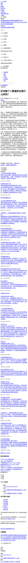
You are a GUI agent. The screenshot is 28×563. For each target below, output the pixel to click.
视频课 (2, 20)
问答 (6, 27)
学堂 (2, 5)
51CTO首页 (3, 1)
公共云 (5, 381)
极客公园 (8, 538)
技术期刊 (5, 79)
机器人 (11, 308)
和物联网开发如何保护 (10, 242)
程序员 (2, 281)
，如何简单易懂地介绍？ (12, 412)
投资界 (5, 540)
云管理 (2, 381)
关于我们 (5, 499)
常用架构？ (7, 357)
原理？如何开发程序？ (11, 399)
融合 (8, 439)
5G (6, 453)
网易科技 (12, 535)
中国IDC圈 (16, 163)
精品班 (2, 6)
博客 (2, 3)
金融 (5, 197)
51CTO (5, 486)
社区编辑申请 (4, 85)
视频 (4, 74)
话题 (4, 75)
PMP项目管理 (5, 24)
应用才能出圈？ (9, 173)
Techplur (15, 486)
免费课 (2, 10)
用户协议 (5, 508)
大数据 (5, 228)
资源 (4, 27)
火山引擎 (13, 540)
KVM (5, 324)
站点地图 (5, 503)
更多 (7, 456)
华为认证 (18, 22)
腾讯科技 (7, 535)
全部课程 (3, 22)
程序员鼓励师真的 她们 (10, 268)
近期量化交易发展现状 (11, 185)
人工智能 (3, 308)
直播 (13, 27)
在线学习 (3, 25)
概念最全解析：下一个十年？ (14, 258)
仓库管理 (7, 308)
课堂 (8, 27)
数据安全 (9, 228)
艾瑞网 (7, 537)
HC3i (12, 486)
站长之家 (11, 537)
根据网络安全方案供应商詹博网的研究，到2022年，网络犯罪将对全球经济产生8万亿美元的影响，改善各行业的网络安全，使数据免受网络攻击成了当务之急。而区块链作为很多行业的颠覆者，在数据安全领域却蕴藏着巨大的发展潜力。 (14, 220)
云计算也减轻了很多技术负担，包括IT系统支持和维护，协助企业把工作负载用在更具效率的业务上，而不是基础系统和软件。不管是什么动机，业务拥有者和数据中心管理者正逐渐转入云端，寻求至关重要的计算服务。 (14, 315)
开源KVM (3, 341)
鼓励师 (5, 281)
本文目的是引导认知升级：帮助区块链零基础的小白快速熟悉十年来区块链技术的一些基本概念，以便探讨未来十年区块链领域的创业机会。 (14, 261)
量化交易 (8, 197)
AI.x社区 (24, 490)
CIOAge (9, 486)
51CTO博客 (6, 490)
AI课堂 (2, 15)
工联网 (4, 538)
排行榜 (9, 20)
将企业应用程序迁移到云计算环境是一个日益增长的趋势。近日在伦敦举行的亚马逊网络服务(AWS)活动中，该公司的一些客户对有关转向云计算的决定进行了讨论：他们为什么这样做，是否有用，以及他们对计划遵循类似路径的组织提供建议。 (14, 389)
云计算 (2, 397)
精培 (10, 493)
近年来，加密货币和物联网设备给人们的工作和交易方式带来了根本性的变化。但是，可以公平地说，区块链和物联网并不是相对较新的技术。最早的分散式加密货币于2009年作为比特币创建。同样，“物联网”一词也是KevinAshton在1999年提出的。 (14, 248)
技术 (8, 256)
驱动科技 (21, 535)
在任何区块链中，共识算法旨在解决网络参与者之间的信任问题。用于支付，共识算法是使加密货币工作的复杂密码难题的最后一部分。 (14, 286)
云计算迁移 (7, 383)
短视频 (12, 20)
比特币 (5, 293)
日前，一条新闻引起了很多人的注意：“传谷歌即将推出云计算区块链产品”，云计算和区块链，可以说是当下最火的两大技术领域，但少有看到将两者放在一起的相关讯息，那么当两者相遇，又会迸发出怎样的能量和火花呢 (14, 430)
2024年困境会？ (9, 200)
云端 (8, 397)
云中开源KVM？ (8, 310)
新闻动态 (5, 501)
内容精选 (5, 72)
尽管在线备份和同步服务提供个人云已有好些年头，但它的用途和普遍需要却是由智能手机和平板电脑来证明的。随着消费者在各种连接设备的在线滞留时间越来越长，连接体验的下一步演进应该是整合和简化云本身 (14, 349)
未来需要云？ (7, 343)
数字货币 (6, 423)
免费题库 (11, 24)
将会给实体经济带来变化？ (11, 230)
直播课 (16, 20)
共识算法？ (7, 282)
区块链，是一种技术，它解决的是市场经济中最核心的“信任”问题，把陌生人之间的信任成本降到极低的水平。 (14, 416)
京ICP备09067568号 (10, 518)
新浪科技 (3, 535)
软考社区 (3, 8)
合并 (8, 381)
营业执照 (3, 528)
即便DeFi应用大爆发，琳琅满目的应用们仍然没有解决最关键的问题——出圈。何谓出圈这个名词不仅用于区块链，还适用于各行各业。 (14, 176)
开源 (3, 324)
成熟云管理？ (7, 369)
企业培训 (3, 12)
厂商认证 (22, 22)
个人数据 (6, 165)
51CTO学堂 (6, 493)
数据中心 (3, 453)
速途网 (16, 537)
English (5, 506)
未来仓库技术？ (7, 296)
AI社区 (5, 77)
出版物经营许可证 (10, 528)
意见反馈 (5, 504)
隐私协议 (5, 509)
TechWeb (4, 537)
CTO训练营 (19, 493)
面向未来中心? (9, 440)
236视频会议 (14, 538)
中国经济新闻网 (22, 537)
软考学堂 (20, 20)
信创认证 (13, 22)
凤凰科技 (16, 535)
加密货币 (6, 183)
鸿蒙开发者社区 (5, 13)
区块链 (2, 165)
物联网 (5, 256)
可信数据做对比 (13, 165)
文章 (2, 27)
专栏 (11, 27)
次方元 (9, 540)
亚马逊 (5, 397)
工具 (10, 183)
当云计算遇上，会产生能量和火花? (13, 425)
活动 (4, 80)
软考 (10, 22)
